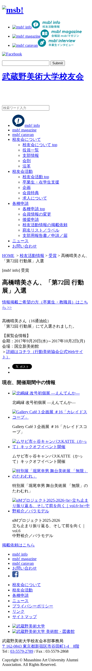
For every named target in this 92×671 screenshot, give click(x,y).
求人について (34, 198)
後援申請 (30, 219)
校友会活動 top (35, 177)
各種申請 (20, 203)
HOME (8, 255)
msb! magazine (24, 130)
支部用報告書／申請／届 (44, 235)
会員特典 (30, 193)
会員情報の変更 (36, 214)
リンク (18, 611)
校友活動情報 (32, 255)
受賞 (53, 255)
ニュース (20, 241)
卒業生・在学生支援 (40, 182)
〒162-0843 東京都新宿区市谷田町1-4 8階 (40, 646)
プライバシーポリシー (32, 606)
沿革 (26, 166)
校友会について (26, 139)
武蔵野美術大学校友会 (43, 76)
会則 (26, 161)
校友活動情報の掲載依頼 (44, 225)
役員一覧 (30, 150)
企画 (26, 187)
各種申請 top (33, 209)
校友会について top (39, 145)
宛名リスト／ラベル (40, 230)
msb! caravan (23, 134)
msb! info (32, 125)
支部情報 (30, 155)
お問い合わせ (24, 246)
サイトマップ (24, 617)
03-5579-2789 (21, 651)
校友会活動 (22, 171)
